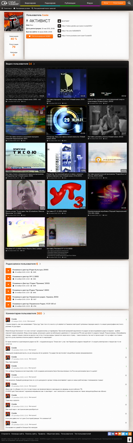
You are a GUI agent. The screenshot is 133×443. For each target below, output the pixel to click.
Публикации (70, 3)
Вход (106, 3)
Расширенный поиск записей (44, 8)
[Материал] (31, 321)
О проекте (5, 434)
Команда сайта (17, 434)
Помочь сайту (31, 434)
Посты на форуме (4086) (40, 36)
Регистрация (118, 3)
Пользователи (67, 434)
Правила (41, 434)
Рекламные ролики (23, 8)
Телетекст (8, 8)
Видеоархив (30, 3)
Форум (90, 3)
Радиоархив (50, 3)
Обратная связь (53, 434)
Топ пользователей (82, 434)
